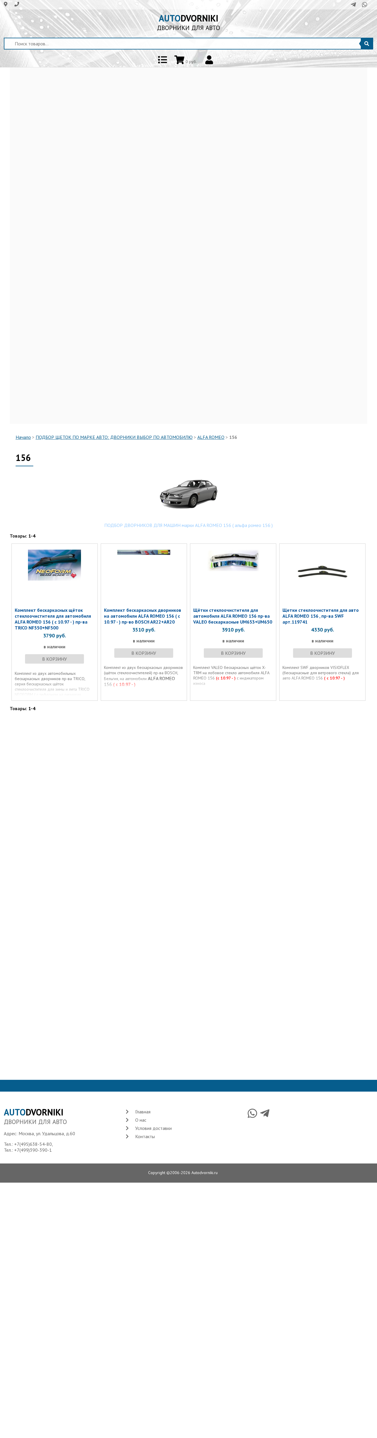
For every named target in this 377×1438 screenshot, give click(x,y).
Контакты (145, 1136)
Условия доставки (153, 1128)
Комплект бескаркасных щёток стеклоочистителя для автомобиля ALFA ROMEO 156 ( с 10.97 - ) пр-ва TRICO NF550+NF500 (53, 619)
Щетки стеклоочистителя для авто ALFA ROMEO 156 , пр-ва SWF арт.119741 (320, 616)
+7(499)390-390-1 (33, 1150)
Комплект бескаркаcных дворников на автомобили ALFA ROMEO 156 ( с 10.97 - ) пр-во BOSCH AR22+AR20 (142, 616)
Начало (23, 437)
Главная (143, 1112)
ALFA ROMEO (210, 437)
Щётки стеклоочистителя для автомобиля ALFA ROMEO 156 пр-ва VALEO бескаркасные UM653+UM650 (232, 616)
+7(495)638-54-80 (33, 1144)
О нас (140, 1120)
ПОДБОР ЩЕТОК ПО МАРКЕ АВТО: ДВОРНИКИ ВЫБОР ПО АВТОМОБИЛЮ (114, 437)
